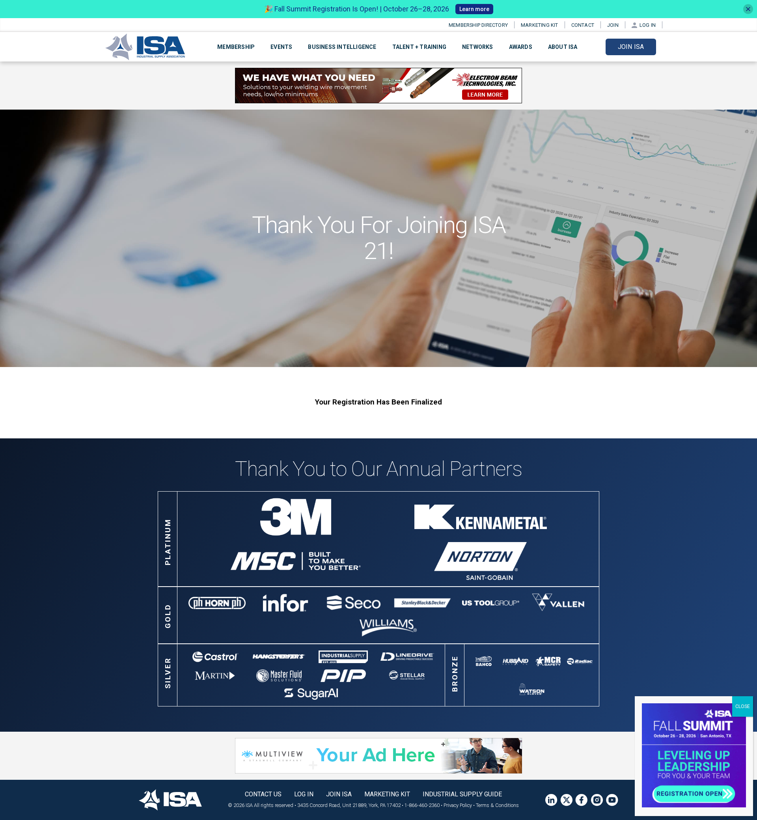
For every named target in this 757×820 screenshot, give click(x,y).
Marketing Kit (539, 25)
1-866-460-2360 (422, 805)
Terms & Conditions (497, 805)
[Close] (748, 9)
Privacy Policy (458, 805)
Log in (648, 25)
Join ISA (631, 46)
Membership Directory (478, 25)
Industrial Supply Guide (462, 794)
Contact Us (263, 794)
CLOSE (742, 706)
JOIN (613, 25)
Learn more (474, 9)
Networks (477, 47)
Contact (582, 25)
